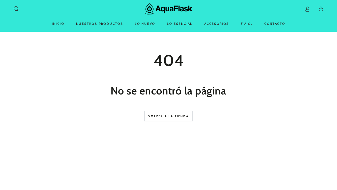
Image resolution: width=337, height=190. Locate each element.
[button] (16, 9)
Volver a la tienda (168, 116)
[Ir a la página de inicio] (168, 9)
